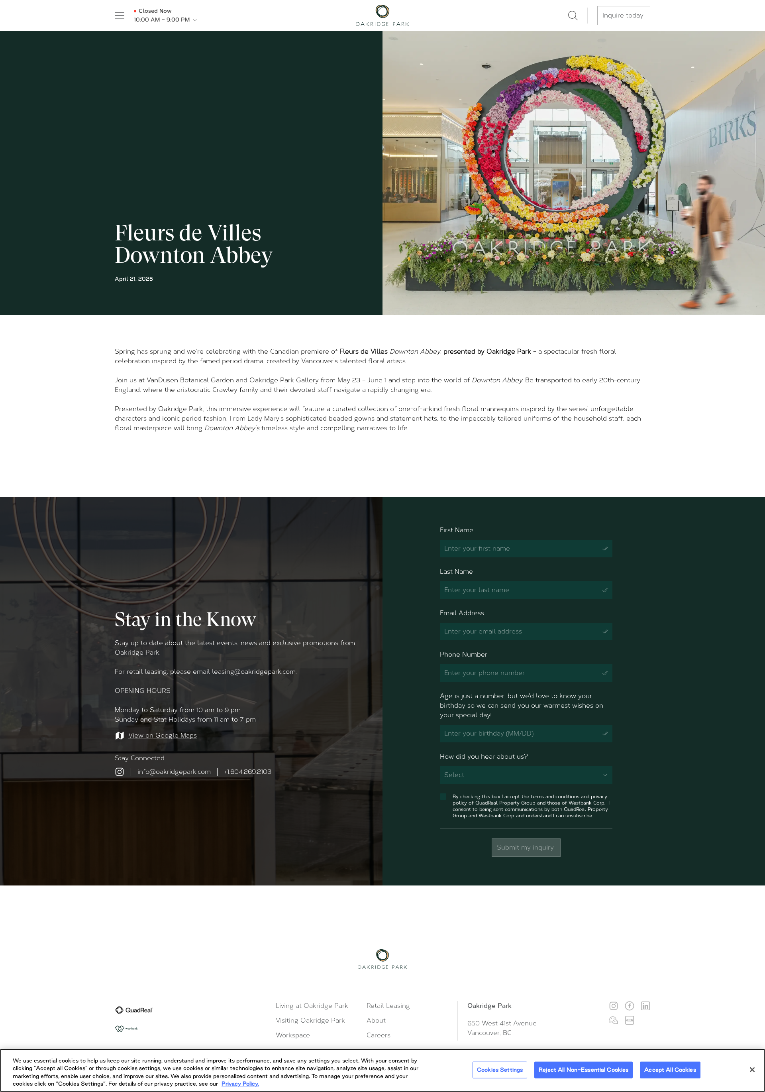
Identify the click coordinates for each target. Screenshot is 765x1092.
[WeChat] (613, 1020)
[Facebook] (629, 1006)
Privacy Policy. (240, 1083)
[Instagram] (613, 1006)
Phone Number (463, 654)
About (376, 1020)
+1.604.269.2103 (247, 771)
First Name (456, 530)
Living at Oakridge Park (312, 1005)
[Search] (573, 15)
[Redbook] (629, 1020)
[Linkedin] (645, 1006)
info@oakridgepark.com (174, 771)
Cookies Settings (500, 1069)
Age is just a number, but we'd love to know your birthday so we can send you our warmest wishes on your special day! (521, 705)
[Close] (752, 1069)
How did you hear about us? (484, 756)
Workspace (293, 1035)
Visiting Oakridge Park (310, 1020)
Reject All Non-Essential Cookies (583, 1069)
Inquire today (622, 15)
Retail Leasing (388, 1005)
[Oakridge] (382, 15)
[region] (382, 1070)
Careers (378, 1035)
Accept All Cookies (670, 1069)
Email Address (462, 613)
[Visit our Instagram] (119, 772)
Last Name (456, 571)
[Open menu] (119, 15)
